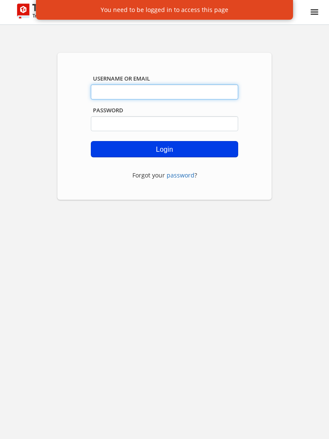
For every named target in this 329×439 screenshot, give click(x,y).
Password (108, 110)
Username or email (121, 78)
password (180, 175)
